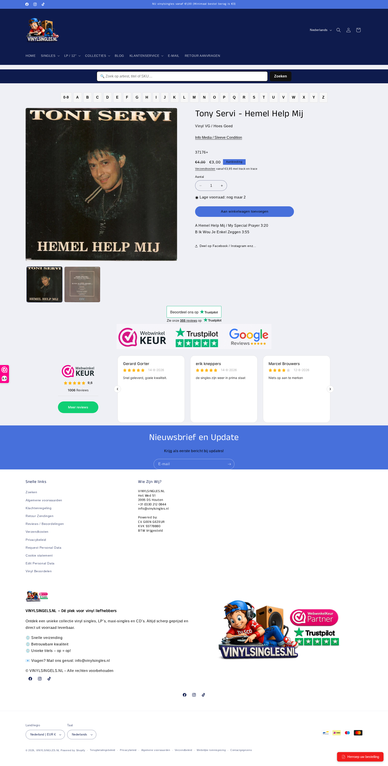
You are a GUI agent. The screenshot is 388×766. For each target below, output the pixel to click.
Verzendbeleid (183, 750)
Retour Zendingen (40, 516)
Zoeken (280, 76)
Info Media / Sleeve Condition (218, 138)
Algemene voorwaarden (44, 500)
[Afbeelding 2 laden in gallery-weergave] (82, 284)
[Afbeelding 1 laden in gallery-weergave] (44, 284)
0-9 (66, 97)
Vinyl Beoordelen (39, 571)
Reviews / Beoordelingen (45, 524)
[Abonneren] (229, 464)
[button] (49, 55)
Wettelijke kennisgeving (211, 750)
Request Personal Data (44, 547)
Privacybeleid (36, 539)
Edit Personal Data (40, 563)
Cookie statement (39, 555)
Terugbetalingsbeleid (102, 750)
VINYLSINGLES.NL (48, 750)
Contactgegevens (241, 750)
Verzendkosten (205, 169)
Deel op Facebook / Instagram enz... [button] (228, 246)
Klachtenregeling (39, 508)
